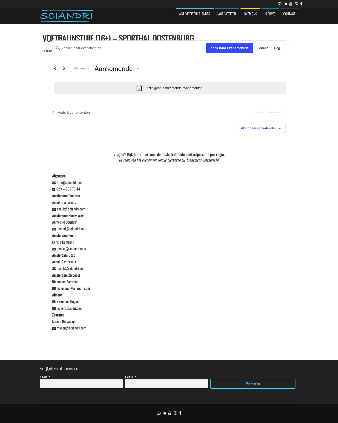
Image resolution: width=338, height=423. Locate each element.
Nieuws (270, 14)
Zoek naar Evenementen (229, 47)
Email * (130, 377)
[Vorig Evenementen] (55, 68)
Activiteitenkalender (194, 14)
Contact (289, 14)
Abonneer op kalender (258, 128)
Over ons (250, 14)
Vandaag (79, 68)
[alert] (170, 88)
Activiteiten (227, 14)
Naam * (45, 377)
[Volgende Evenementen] (64, 68)
